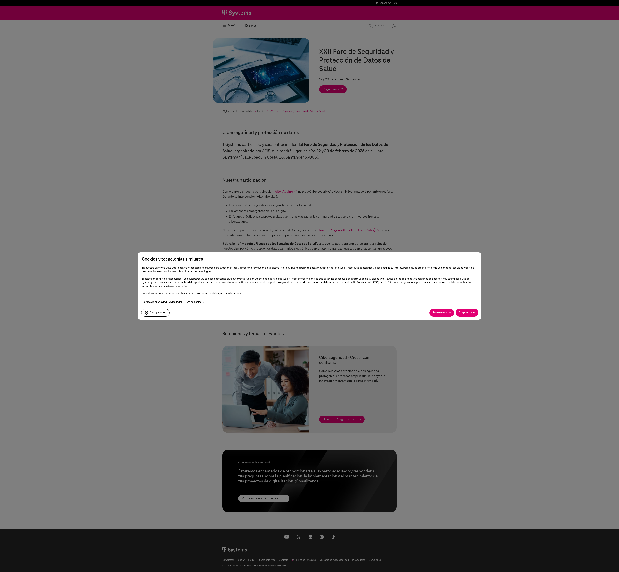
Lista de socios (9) (195, 302)
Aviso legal (175, 302)
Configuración (158, 312)
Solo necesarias (442, 312)
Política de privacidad (154, 302)
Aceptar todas (467, 312)
